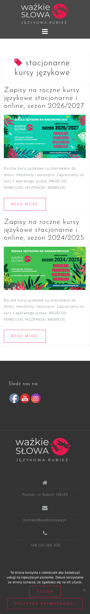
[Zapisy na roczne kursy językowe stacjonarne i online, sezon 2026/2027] (45, 136)
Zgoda (45, 591)
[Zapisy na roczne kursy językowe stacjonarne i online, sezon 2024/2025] (45, 268)
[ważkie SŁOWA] (43, 449)
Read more (24, 204)
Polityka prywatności (45, 604)
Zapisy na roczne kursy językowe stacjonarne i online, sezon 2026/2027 (44, 98)
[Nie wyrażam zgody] (84, 590)
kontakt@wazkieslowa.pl (45, 520)
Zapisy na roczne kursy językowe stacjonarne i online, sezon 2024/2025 (44, 230)
